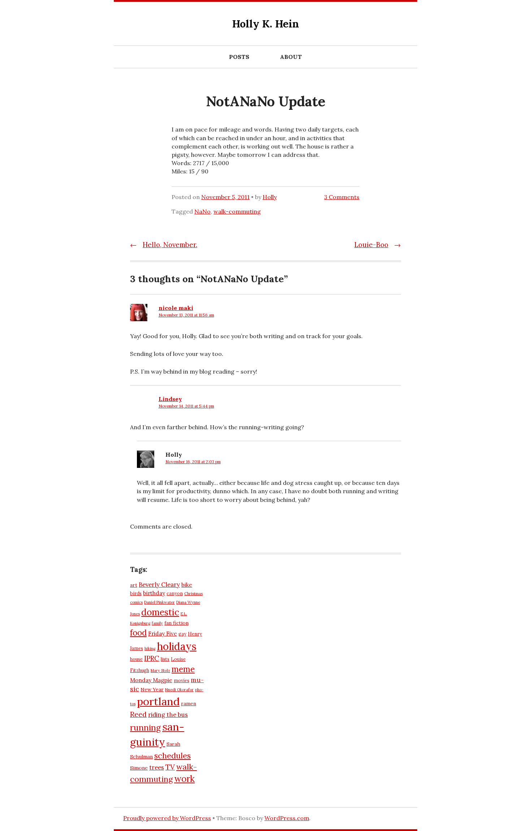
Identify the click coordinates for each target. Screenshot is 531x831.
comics (136, 602)
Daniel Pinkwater (159, 602)
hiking (149, 648)
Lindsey (170, 398)
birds (136, 593)
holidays (177, 646)
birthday (154, 593)
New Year (152, 689)
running (145, 727)
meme (183, 669)
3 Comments (341, 197)
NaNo (202, 211)
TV (170, 766)
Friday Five (162, 633)
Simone (139, 768)
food (138, 633)
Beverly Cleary (159, 585)
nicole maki (176, 307)
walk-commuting (237, 211)
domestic (160, 612)
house (136, 659)
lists (165, 659)
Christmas (193, 593)
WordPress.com (286, 818)
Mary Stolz (160, 670)
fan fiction (176, 623)
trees (156, 767)
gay (182, 634)
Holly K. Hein (265, 23)
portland (158, 701)
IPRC (151, 658)
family (157, 623)
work (184, 778)
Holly (270, 197)
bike (186, 584)
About (291, 56)
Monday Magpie (151, 680)
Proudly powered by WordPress (167, 818)
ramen (188, 703)
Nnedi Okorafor (179, 689)
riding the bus (168, 715)
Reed (138, 714)
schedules (172, 755)
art (133, 585)
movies (181, 680)
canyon (175, 593)
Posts (239, 56)
